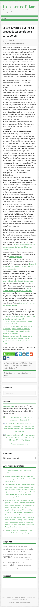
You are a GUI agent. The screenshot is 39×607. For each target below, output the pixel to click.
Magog (5, 562)
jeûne (15, 560)
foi (14, 557)
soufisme (6, 568)
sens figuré (28, 565)
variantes (23, 568)
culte (31, 549)
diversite (16, 554)
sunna (12, 568)
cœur (10, 552)
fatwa (29, 554)
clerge (25, 546)
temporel (17, 568)
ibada (25, 557)
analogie (10, 546)
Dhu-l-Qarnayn (29, 552)
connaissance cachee (18, 549)
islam (11, 560)
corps (26, 549)
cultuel (5, 552)
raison (5, 565)
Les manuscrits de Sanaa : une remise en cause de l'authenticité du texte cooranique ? (19, 247)
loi (33, 560)
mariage (11, 562)
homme (21, 557)
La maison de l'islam (19, 7)
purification (30, 562)
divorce (25, 554)
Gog (17, 557)
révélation (21, 565)
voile (28, 568)
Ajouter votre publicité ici (19, 444)
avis (14, 546)
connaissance (7, 549)
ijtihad (29, 557)
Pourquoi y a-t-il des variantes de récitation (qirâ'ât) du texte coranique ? (19, 266)
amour (5, 546)
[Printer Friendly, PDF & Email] (9, 354)
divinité (21, 554)
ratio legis (13, 565)
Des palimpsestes (15, 257)
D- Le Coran (19, 551)
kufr (19, 560)
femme (7, 557)
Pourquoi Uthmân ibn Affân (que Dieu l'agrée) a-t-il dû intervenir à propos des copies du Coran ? (18, 365)
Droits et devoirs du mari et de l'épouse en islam (18, 374)
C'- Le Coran (19, 546)
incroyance (6, 560)
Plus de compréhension (21, 562)
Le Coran (28, 560)
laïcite (22, 560)
